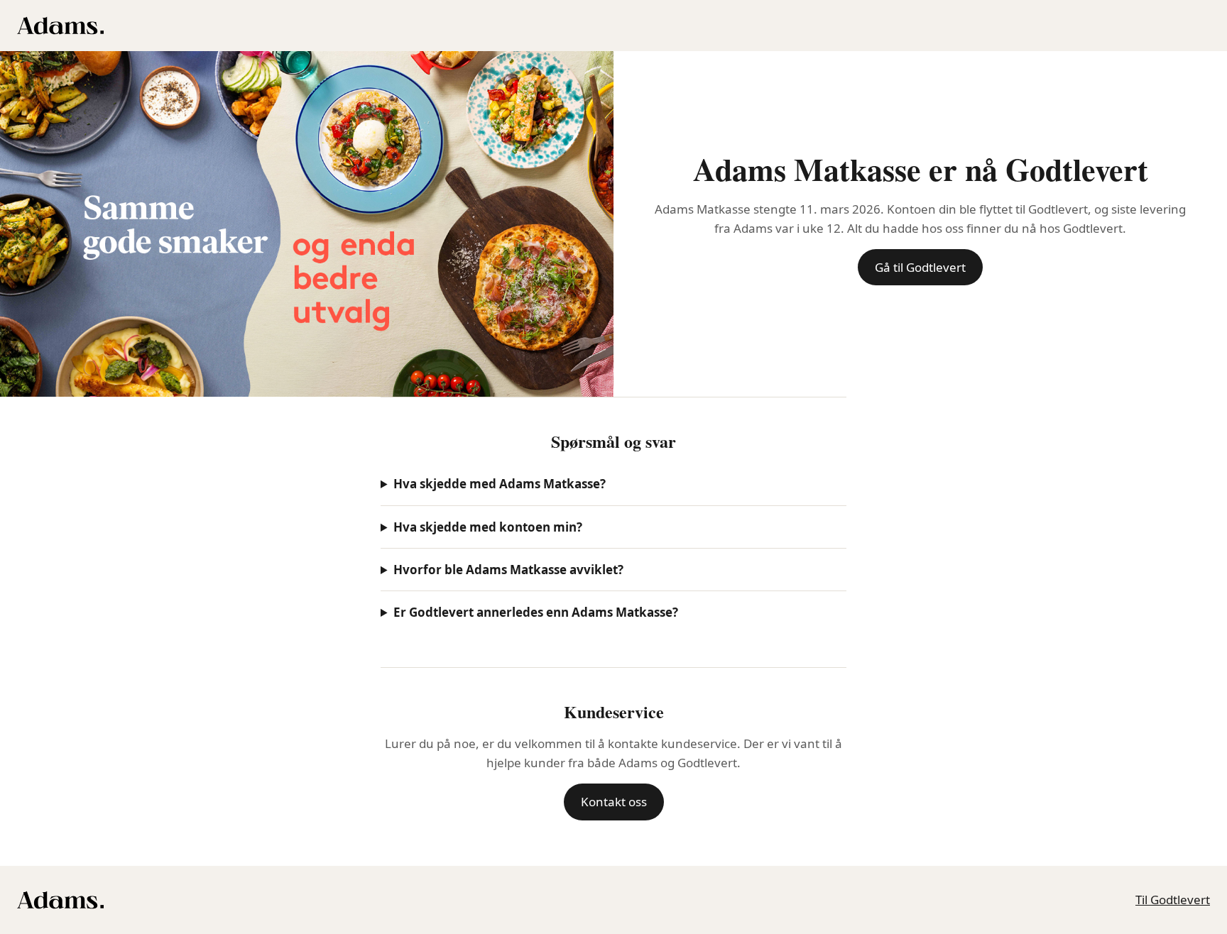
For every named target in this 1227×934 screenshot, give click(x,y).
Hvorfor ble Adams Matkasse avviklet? (508, 569)
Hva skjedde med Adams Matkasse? (499, 484)
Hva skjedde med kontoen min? (487, 527)
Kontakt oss (614, 801)
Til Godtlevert (1172, 899)
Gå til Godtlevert (920, 267)
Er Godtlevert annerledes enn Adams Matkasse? (535, 612)
